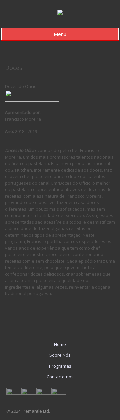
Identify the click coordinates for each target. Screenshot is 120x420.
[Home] (60, 13)
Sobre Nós (60, 355)
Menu (60, 34)
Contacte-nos (60, 377)
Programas (60, 366)
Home (60, 344)
